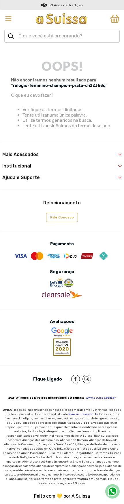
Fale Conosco (62, 217)
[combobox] (62, 36)
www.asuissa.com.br (101, 398)
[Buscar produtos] (11, 36)
